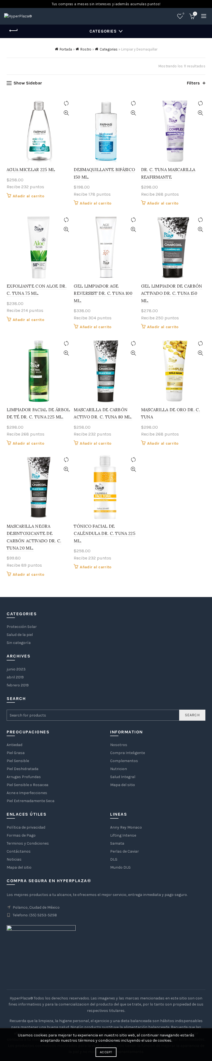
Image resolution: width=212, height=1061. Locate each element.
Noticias (14, 859)
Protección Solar (22, 626)
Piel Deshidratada (22, 768)
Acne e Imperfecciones (27, 793)
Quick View (66, 113)
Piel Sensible (18, 760)
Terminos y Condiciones (28, 843)
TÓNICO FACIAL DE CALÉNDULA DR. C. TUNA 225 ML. (104, 533)
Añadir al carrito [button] (28, 196)
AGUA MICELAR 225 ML (31, 169)
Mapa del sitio (122, 785)
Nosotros (118, 744)
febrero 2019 (18, 685)
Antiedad (14, 744)
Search (192, 715)
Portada (66, 49)
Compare (66, 103)
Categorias (109, 49)
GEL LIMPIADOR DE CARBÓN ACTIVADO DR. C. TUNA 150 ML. (171, 293)
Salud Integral (122, 776)
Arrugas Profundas (24, 776)
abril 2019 (15, 677)
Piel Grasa (16, 752)
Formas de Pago (21, 835)
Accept (106, 1052)
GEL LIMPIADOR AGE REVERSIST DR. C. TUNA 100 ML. (103, 293)
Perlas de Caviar (124, 851)
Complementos (124, 760)
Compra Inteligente (127, 752)
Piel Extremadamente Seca (30, 801)
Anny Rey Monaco (126, 827)
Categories (103, 31)
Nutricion (118, 768)
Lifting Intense (123, 835)
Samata (117, 843)
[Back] (13, 30)
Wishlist (183, 13)
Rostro (85, 49)
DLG (113, 859)
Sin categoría (19, 642)
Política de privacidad (26, 827)
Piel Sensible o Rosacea (27, 785)
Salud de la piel (20, 634)
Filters (193, 83)
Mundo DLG (120, 867)
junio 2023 (16, 669)
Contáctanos (19, 851)
